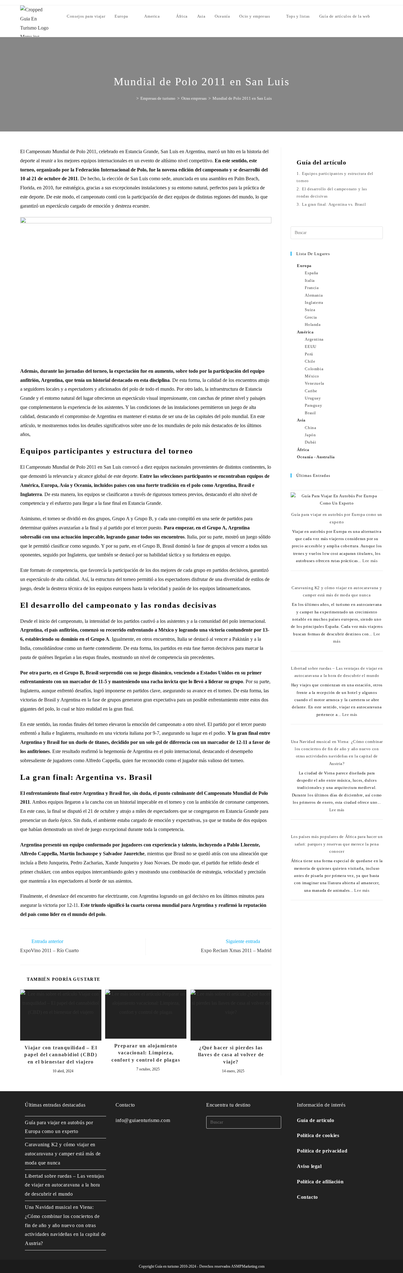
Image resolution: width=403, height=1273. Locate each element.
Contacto (307, 1197)
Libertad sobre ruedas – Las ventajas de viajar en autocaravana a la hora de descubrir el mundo (64, 1185)
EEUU (310, 346)
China (310, 427)
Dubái (310, 442)
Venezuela (314, 383)
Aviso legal (309, 1166)
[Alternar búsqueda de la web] (381, 16)
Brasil (310, 412)
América (305, 332)
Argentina (314, 339)
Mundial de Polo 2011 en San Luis (242, 98)
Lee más (369, 560)
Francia (312, 287)
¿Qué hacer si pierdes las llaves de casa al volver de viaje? (231, 1054)
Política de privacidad (322, 1150)
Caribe (311, 390)
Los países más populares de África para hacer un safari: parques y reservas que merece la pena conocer (337, 844)
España (311, 273)
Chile (310, 361)
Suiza (310, 309)
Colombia (314, 368)
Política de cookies (318, 1135)
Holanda (313, 324)
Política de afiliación (320, 1181)
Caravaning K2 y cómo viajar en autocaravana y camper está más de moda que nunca (63, 1153)
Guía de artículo (315, 1120)
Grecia (311, 317)
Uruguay (313, 398)
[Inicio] (132, 98)
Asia (301, 420)
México (312, 376)
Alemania (314, 295)
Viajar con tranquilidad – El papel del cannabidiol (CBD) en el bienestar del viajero (60, 1054)
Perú (309, 354)
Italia (310, 280)
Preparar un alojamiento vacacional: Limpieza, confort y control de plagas (145, 1053)
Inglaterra (314, 302)
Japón (310, 435)
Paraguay (313, 405)
